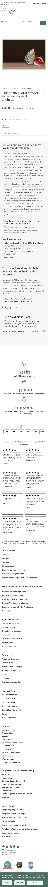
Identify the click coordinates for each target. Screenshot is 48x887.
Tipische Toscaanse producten (15, 603)
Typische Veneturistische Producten (17, 607)
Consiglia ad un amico (11, 762)
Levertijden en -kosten (11, 784)
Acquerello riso (8, 698)
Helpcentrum (7, 778)
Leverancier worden (10, 756)
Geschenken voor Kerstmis (13, 623)
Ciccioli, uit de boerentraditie (14, 825)
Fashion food (7, 642)
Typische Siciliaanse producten (15, 591)
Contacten (6, 791)
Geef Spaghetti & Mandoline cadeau (17, 794)
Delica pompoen (8, 821)
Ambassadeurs (8, 733)
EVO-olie (5, 562)
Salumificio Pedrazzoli (11, 710)
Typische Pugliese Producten (14, 595)
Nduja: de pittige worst (12, 810)
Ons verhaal (7, 739)
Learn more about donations (13, 331)
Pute (4, 674)
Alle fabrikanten (9, 718)
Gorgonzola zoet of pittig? (13, 814)
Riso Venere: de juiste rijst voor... (16, 817)
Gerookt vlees (8, 566)
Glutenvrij (6, 635)
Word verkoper (8, 759)
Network (6, 797)
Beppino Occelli (8, 702)
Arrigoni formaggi (9, 706)
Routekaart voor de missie (13, 742)
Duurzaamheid (8, 746)
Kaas (4, 554)
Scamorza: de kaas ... (11, 833)
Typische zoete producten (13, 574)
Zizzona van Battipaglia (12, 667)
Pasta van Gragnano (10, 659)
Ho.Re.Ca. (6, 749)
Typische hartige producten (13, 570)
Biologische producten (11, 631)
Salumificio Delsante (10, 88)
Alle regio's (7, 611)
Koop (43, 22)
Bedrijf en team (8, 730)
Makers (5, 736)
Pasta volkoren (8, 663)
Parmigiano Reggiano (11, 670)
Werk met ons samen (11, 753)
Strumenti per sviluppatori (13, 781)
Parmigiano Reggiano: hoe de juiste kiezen (20, 829)
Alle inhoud (7, 837)
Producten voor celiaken (12, 639)
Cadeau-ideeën (8, 627)
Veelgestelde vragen (11, 787)
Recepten (6, 774)
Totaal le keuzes (9, 646)
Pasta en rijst (7, 558)
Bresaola (5, 678)
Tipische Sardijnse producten (14, 599)
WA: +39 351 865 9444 (39, 3)
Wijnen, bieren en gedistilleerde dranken (19, 578)
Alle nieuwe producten (11, 682)
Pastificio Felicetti (9, 694)
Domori (5, 714)
